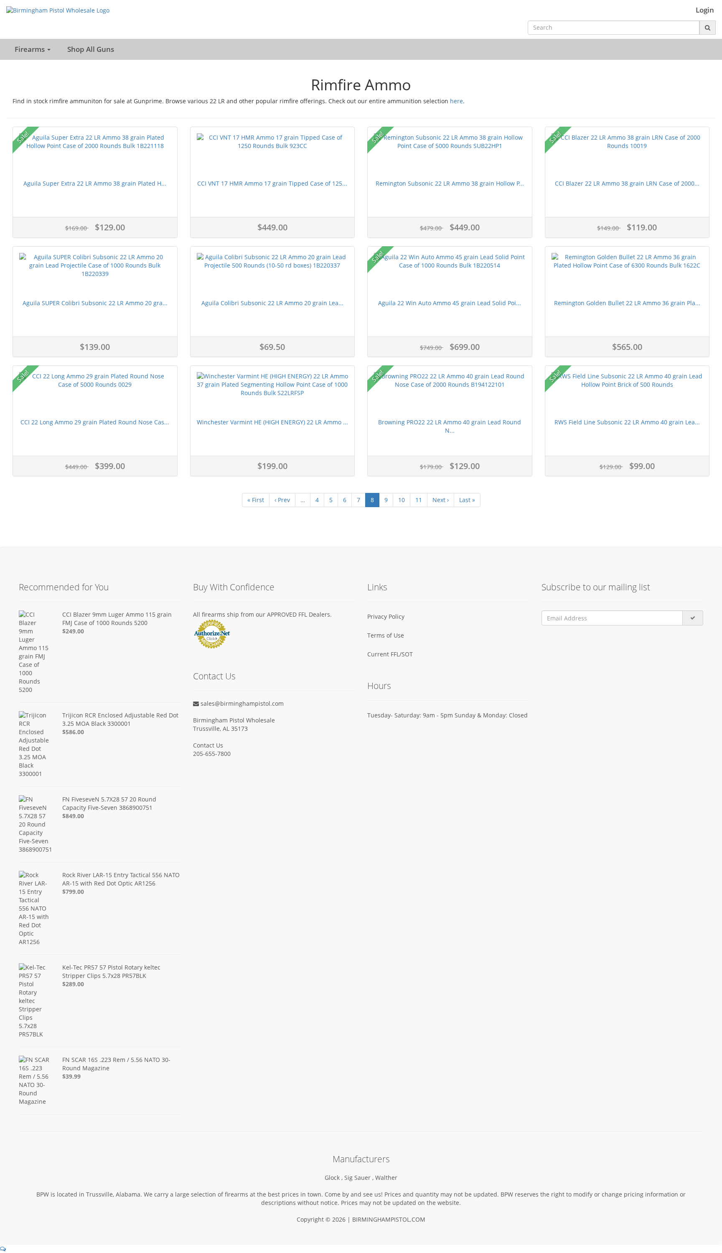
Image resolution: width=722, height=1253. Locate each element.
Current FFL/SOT (390, 654)
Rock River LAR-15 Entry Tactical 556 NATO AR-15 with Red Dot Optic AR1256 (121, 879)
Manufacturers (361, 1159)
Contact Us (208, 745)
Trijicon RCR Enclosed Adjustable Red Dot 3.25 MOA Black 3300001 (120, 719)
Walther (386, 1178)
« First (255, 500)
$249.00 (73, 631)
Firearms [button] (30, 49)
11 (418, 500)
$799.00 (73, 892)
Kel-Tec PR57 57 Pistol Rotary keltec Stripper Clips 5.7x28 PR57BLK (111, 971)
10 (401, 500)
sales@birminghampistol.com (241, 703)
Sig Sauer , (359, 1178)
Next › (440, 500)
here (456, 101)
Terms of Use (385, 635)
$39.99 (71, 1076)
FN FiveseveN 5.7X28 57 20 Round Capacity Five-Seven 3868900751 (109, 803)
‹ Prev (282, 500)
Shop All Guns (90, 49)
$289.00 (73, 984)
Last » (467, 500)
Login (705, 10)
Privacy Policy (385, 616)
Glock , (334, 1178)
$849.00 (73, 816)
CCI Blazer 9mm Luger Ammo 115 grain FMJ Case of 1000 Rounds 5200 (117, 618)
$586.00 (73, 732)
